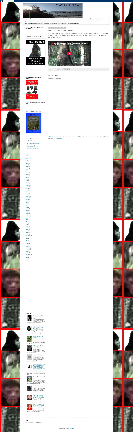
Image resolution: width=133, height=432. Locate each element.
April (27, 171)
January (27, 163)
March (27, 155)
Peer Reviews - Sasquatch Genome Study (72, 21)
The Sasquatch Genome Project (33, 143)
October (27, 168)
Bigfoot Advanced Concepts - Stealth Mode (33, 23)
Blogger (71, 428)
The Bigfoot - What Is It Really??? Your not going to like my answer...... (38, 327)
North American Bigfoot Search (33, 146)
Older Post (106, 136)
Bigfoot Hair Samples (79, 18)
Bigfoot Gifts (59, 21)
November (28, 157)
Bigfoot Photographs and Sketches (58, 18)
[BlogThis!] (64, 69)
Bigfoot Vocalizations (89, 18)
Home (25, 18)
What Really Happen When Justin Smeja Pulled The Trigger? (38, 317)
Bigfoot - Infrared (39, 21)
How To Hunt (29, 140)
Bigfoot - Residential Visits (50, 21)
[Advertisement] (78, 124)
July (26, 160)
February (27, 182)
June (26, 179)
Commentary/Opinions (86, 21)
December (28, 164)
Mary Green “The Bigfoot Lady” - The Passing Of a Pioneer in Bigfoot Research (38, 396)
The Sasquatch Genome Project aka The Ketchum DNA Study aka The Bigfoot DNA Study (61, 23)
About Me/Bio (96, 21)
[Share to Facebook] (67, 69)
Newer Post (51, 136)
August (27, 158)
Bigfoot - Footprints (100, 18)
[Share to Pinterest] (69, 69)
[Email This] (63, 69)
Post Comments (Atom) (58, 138)
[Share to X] (66, 69)
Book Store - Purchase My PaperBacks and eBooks (39, 18)
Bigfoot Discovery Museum (32, 148)
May (26, 161)
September (28, 188)
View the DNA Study (31, 145)
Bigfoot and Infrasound (29, 21)
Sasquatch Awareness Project (32, 138)
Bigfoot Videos (70, 18)
